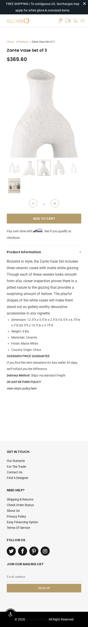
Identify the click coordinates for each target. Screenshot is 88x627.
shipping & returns (20, 499)
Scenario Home (36, 619)
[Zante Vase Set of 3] (44, 111)
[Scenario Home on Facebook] (22, 551)
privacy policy (16, 516)
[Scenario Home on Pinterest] (33, 551)
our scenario (16, 461)
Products (23, 41)
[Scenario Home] (18, 21)
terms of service (18, 528)
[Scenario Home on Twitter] (11, 551)
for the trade (16, 466)
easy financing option (22, 522)
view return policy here (22, 388)
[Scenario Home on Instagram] (45, 551)
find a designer (17, 478)
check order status (20, 505)
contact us (14, 472)
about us (13, 510)
